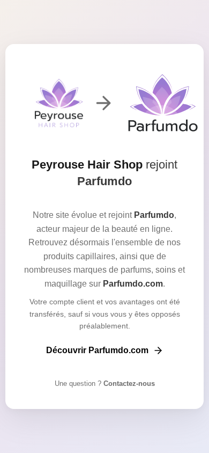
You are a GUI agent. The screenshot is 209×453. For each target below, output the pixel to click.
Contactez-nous (128, 383)
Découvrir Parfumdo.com (97, 350)
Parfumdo (104, 181)
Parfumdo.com (133, 283)
